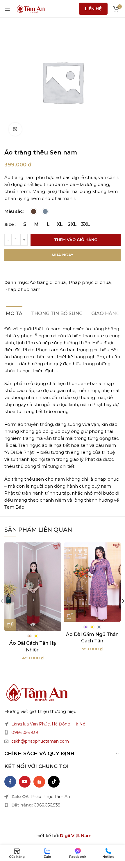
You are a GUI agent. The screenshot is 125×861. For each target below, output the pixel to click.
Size (9, 224)
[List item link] (62, 732)
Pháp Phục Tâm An (50, 796)
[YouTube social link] (25, 782)
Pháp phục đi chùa (90, 282)
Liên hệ (93, 8)
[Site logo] (30, 8)
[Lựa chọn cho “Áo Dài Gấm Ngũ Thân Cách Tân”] (70, 616)
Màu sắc (13, 211)
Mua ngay (62, 254)
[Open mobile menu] (7, 9)
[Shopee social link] (39, 782)
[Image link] (36, 692)
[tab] (14, 312)
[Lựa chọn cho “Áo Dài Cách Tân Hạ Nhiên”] (10, 625)
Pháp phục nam (22, 289)
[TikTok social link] (54, 782)
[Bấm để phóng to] (15, 129)
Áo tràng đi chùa (48, 282)
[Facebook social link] (10, 782)
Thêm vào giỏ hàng (75, 239)
